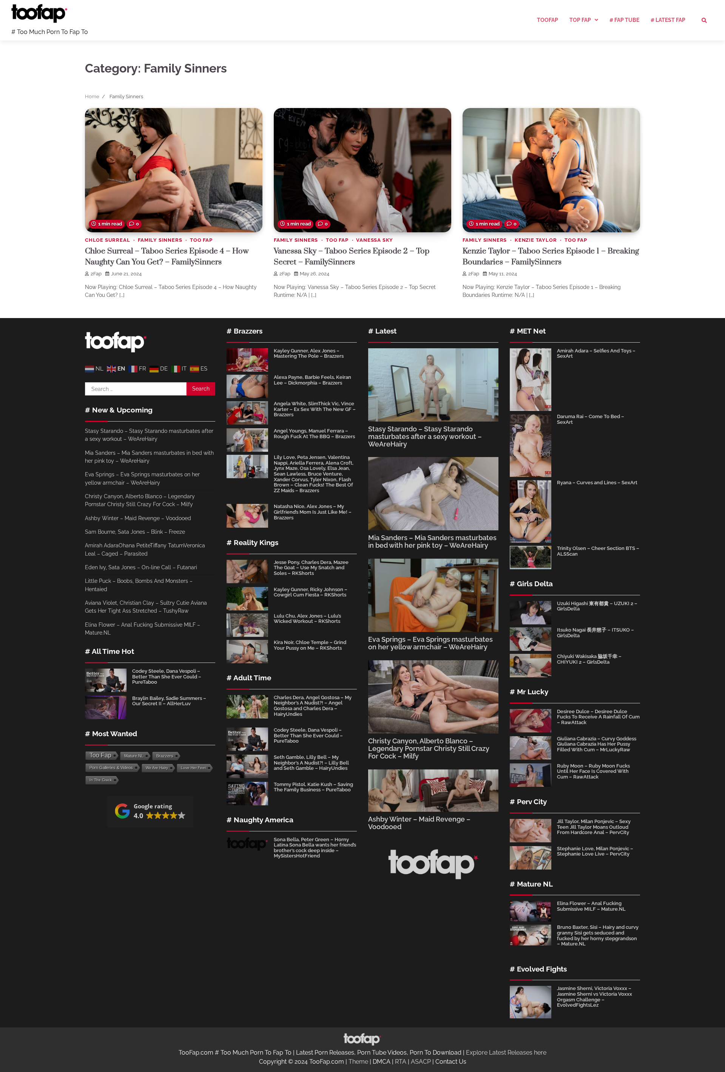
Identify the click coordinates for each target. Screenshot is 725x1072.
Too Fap (201, 240)
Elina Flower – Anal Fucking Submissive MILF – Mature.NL (591, 906)
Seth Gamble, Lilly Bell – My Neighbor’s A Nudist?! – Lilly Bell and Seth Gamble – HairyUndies (311, 762)
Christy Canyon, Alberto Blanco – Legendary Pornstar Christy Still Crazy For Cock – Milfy (428, 748)
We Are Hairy (157, 768)
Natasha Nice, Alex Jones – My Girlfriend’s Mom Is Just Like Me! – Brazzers (313, 512)
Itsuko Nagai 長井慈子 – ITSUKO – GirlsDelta (595, 632)
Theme (358, 1061)
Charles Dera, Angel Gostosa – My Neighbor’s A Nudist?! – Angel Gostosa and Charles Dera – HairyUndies (313, 706)
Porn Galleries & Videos (111, 767)
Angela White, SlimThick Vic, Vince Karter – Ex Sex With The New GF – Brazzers (315, 409)
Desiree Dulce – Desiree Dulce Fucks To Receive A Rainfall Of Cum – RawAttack (598, 717)
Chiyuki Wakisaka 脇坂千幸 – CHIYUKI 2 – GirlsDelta (589, 659)
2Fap (96, 273)
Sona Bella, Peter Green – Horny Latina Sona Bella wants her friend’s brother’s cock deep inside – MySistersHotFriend (315, 848)
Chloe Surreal (107, 240)
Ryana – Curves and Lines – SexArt (597, 482)
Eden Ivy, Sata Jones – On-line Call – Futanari (141, 567)
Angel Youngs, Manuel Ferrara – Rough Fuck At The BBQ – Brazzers (314, 433)
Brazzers (164, 756)
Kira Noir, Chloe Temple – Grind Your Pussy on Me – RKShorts (310, 645)
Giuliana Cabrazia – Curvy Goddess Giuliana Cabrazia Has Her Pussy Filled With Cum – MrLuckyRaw (596, 744)
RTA (400, 1061)
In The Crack (100, 780)
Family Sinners (160, 240)
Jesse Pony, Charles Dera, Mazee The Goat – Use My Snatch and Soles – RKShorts (311, 567)
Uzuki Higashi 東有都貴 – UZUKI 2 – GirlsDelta (597, 606)
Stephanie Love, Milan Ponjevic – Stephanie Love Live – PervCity (595, 851)
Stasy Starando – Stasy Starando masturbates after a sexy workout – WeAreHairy (425, 436)
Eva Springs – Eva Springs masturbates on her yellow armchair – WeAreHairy (430, 643)
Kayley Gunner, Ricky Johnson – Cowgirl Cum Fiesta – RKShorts (310, 592)
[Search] (704, 20)
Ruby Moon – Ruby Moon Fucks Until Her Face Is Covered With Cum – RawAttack (593, 771)
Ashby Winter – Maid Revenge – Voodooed (138, 518)
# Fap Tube (624, 20)
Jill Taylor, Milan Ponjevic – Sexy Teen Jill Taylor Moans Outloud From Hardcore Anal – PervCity (594, 827)
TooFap (547, 20)
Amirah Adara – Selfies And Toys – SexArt (596, 353)
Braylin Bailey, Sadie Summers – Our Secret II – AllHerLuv (169, 701)
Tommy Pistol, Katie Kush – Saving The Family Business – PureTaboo (313, 787)
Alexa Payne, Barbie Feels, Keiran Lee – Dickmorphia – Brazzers (312, 380)
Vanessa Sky (374, 240)
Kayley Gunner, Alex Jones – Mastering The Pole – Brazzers (309, 353)
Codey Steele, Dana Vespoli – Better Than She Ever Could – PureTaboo (166, 676)
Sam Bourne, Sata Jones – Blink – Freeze (135, 532)
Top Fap (580, 20)
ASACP (421, 1061)
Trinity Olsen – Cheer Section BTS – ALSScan (598, 551)
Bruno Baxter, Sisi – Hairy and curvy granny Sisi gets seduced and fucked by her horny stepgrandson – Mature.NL (598, 935)
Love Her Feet (193, 768)
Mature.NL (133, 756)
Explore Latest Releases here (506, 1052)
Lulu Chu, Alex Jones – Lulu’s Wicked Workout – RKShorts (307, 618)
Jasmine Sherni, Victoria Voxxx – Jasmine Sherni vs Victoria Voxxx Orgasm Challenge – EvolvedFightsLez (594, 996)
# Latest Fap (668, 20)
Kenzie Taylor (536, 240)
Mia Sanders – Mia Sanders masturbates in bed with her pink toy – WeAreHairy (432, 541)
